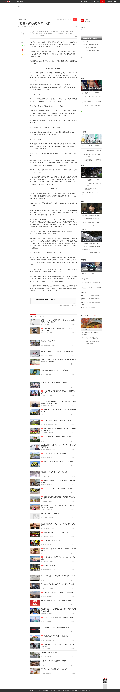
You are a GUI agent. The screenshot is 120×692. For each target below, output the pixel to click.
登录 (103, 1)
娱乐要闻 (83, 201)
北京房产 (83, 27)
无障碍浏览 (22, 1)
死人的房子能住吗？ (49, 565)
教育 (91, 315)
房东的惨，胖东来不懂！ (48, 341)
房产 (82, 315)
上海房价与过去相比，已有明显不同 (54, 453)
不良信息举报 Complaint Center (75, 690)
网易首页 (13, 1)
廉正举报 (84, 690)
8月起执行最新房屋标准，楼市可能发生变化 (57, 420)
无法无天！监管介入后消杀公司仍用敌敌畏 (54, 472)
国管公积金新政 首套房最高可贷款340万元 (54, 669)
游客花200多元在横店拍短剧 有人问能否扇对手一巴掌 (57, 584)
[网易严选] (90, 1)
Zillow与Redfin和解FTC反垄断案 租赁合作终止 (55, 370)
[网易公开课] (85, 1)
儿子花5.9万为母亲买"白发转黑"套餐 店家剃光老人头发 (58, 576)
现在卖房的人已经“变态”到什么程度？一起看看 (57, 488)
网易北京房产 (25, 19)
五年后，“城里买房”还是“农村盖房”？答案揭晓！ (58, 461)
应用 (17, 1)
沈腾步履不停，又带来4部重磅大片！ (90, 226)
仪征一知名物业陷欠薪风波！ (50, 652)
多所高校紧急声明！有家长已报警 (51, 513)
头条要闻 (83, 78)
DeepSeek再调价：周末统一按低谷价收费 (91, 252)
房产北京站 (74, 303)
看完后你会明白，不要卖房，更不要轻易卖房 (57, 437)
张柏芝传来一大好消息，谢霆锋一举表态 (90, 222)
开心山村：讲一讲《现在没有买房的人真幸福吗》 (58, 617)
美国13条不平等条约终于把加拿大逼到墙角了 (55, 661)
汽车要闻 (83, 260)
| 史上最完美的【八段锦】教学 (89, 307)
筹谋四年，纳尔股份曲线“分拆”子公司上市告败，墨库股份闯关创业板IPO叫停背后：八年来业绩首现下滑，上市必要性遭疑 (91, 160)
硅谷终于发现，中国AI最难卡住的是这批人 (91, 246)
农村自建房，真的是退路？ (51, 540)
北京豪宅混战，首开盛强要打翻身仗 (89, 47)
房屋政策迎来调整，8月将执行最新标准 (55, 636)
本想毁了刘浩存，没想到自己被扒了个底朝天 (91, 215)
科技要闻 (83, 229)
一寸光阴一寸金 (85, 41)
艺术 (95, 315)
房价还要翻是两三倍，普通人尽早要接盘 (55, 532)
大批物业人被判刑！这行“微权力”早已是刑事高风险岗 (57, 351)
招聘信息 (59, 690)
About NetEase (45, 690)
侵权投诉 (88, 690)
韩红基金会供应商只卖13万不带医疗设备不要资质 (56, 600)
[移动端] (81, 1)
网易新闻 (86, 19)
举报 (76, 26)
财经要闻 (83, 132)
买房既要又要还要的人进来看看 (45, 299)
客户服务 (63, 690)
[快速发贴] (23, 34)
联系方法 (55, 690)
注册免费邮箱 (108, 1)
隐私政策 (67, 690)
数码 (86, 315)
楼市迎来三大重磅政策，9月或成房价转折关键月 (58, 592)
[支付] (95, 1)
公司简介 (50, 690)
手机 (100, 315)
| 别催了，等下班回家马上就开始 (90, 295)
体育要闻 (83, 165)
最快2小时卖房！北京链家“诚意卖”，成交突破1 (91, 44)
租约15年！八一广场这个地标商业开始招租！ (55, 383)
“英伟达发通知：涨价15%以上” (88, 249)
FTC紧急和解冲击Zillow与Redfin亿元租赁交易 (55, 627)
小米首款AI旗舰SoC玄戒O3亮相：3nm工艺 (91, 243)
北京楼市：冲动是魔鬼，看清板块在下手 (90, 50)
